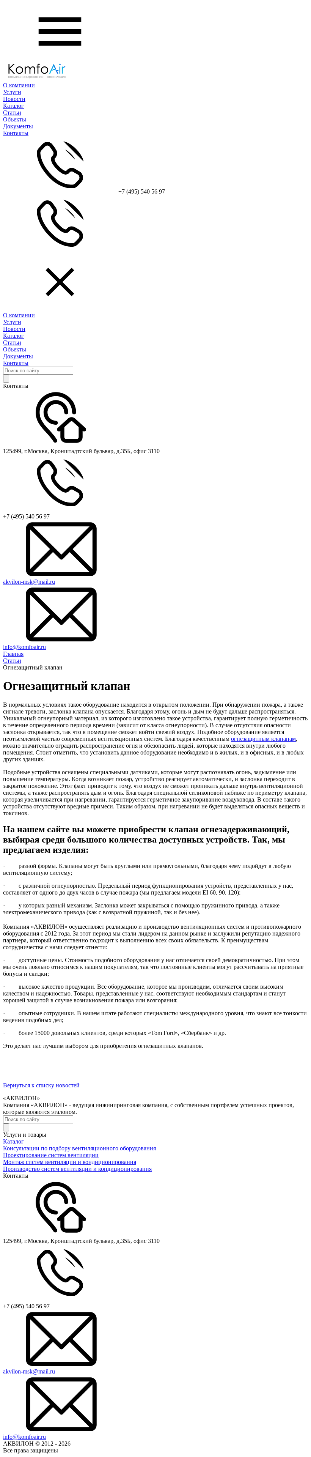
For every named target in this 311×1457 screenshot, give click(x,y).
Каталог (13, 105)
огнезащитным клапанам (263, 739)
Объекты (14, 119)
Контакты (15, 133)
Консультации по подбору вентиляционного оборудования (79, 1148)
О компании (19, 85)
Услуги (12, 92)
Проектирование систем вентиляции (51, 1155)
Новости (14, 99)
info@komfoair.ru (24, 647)
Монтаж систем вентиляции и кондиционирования (69, 1162)
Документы (18, 126)
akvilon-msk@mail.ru (29, 581)
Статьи (12, 112)
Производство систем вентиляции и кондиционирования (77, 1169)
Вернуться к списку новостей (41, 1085)
